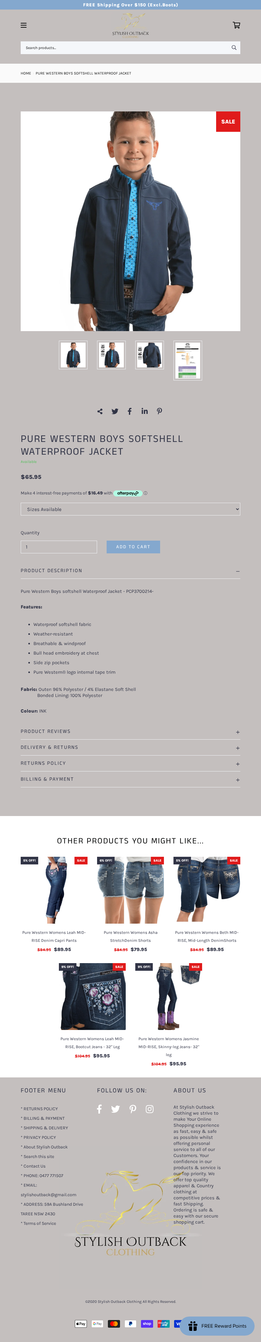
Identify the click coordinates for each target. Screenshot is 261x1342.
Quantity (30, 533)
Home (26, 73)
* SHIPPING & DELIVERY (44, 1128)
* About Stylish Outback (44, 1147)
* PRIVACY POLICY (38, 1137)
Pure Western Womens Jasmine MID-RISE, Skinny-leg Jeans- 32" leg (168, 1046)
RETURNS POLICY (43, 763)
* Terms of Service (38, 1223)
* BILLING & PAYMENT (43, 1118)
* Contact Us (33, 1166)
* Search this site (37, 1156)
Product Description (51, 570)
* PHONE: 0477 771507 (42, 1175)
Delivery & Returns (49, 747)
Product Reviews (46, 731)
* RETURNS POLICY (39, 1108)
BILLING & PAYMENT (47, 779)
